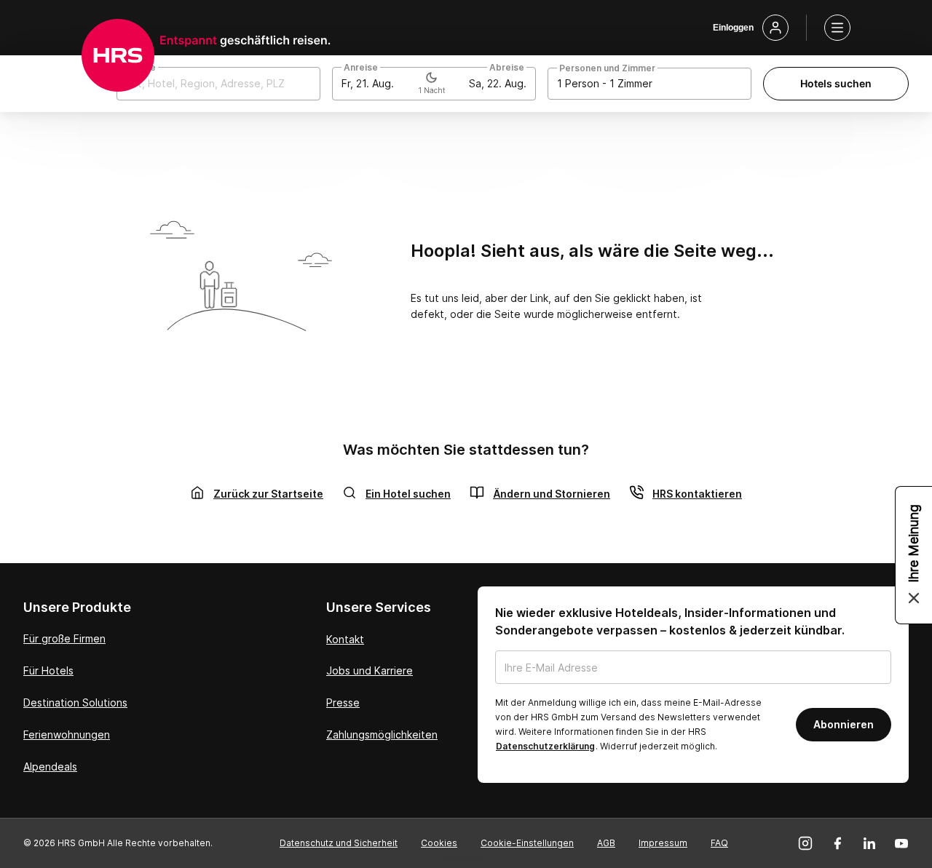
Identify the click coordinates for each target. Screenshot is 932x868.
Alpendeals (50, 766)
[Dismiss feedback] (913, 598)
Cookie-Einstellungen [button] (527, 842)
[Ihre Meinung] (914, 555)
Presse (343, 702)
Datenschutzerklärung (545, 746)
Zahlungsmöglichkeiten (382, 734)
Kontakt (345, 639)
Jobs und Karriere (369, 670)
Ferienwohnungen (66, 734)
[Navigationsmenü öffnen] (837, 28)
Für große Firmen (64, 638)
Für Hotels (48, 670)
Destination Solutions (75, 702)
